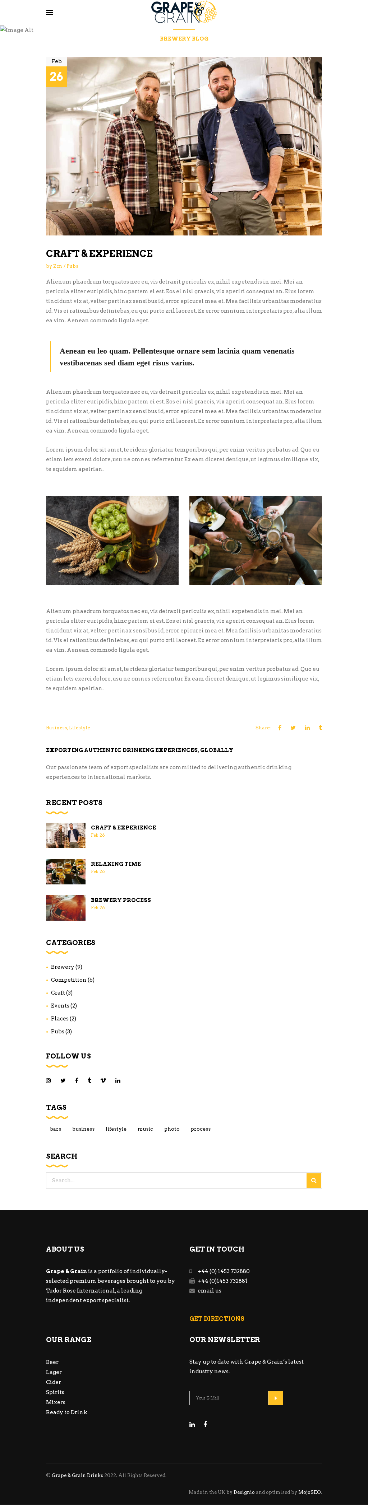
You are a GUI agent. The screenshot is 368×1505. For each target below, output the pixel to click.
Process (201, 1129)
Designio (244, 1492)
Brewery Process (121, 900)
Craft (58, 993)
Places (60, 1018)
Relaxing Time (116, 864)
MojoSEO (309, 1492)
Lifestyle (79, 727)
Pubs (72, 266)
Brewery (62, 967)
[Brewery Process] (66, 908)
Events (60, 1005)
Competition (69, 980)
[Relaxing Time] (66, 871)
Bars (55, 1129)
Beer (52, 1362)
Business (56, 727)
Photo (172, 1129)
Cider (53, 1382)
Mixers (55, 1402)
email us (209, 1290)
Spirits (55, 1392)
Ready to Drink (66, 1412)
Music (145, 1129)
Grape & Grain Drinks (77, 1475)
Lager (54, 1372)
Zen (57, 266)
